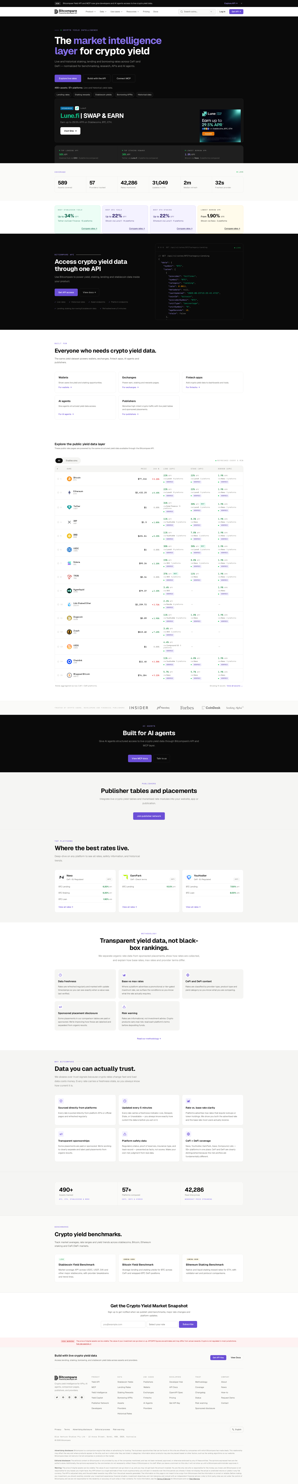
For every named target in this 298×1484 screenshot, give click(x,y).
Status (198, 1397)
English (238, 1429)
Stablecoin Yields (125, 1382)
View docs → (89, 292)
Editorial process (102, 1429)
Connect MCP (124, 78)
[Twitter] (57, 1397)
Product (89, 11)
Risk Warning (194, 1479)
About (224, 1382)
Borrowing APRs (125, 94)
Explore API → (230, 3)
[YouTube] (75, 1397)
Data (102, 11)
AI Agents (148, 1403)
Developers (97, 1408)
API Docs (173, 1387)
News (224, 1387)
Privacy (58, 1429)
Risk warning (201, 1403)
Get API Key (218, 1357)
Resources (131, 11)
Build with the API (97, 78)
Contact (224, 1403)
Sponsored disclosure (205, 1408)
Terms (67, 1429)
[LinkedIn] (69, 1397)
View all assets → (235, 686)
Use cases (115, 11)
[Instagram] (81, 1397)
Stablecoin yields (103, 94)
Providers (121, 1408)
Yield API (96, 1382)
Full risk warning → (83, 1344)
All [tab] (59, 460)
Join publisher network (149, 816)
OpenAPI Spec (176, 1392)
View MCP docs (140, 758)
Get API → (236, 11)
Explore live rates (68, 78)
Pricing (146, 11)
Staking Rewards (125, 1392)
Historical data (144, 94)
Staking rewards (82, 94)
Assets (120, 1403)
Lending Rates (124, 1387)
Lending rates (63, 94)
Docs (155, 11)
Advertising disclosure (82, 1429)
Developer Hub (176, 1382)
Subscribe (188, 1324)
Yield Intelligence (99, 1392)
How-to (224, 1392)
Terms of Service (163, 1479)
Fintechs (147, 1397)
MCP (94, 1387)
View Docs (236, 1357)
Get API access (66, 292)
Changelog (200, 1392)
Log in (222, 11)
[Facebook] (63, 1397)
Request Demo (228, 1397)
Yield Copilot (97, 1397)
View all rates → (66, 907)
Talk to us (162, 758)
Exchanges (148, 1392)
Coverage (199, 1387)
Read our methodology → (149, 1038)
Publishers (148, 1382)
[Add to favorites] (58, 479)
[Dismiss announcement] (241, 3)
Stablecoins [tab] (71, 460)
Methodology (201, 1382)
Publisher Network (100, 1403)
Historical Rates (124, 1413)
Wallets (146, 1387)
